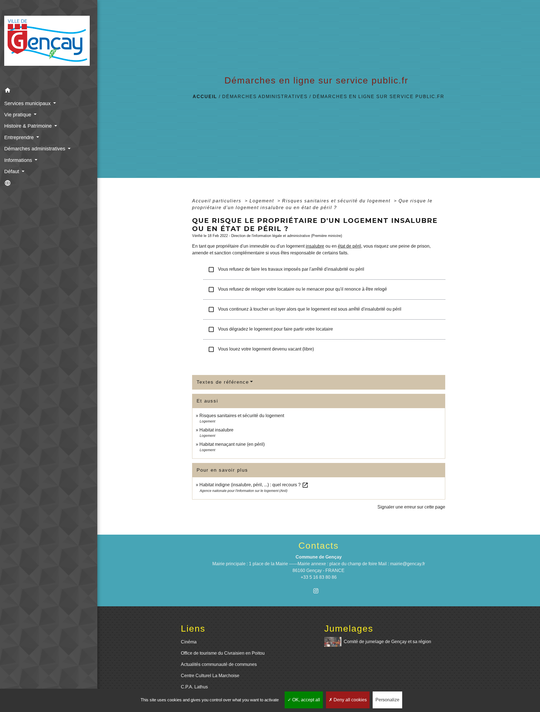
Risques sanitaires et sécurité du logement (337, 200)
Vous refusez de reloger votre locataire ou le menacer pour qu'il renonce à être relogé (297, 289)
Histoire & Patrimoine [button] (28, 126)
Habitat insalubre (216, 430)
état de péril (349, 246)
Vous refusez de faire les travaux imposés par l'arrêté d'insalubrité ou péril (286, 269)
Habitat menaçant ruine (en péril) (232, 444)
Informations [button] (18, 160)
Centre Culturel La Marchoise (210, 675)
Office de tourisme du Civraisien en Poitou (223, 653)
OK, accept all (305, 699)
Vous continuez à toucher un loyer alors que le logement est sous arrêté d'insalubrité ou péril (304, 309)
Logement (262, 200)
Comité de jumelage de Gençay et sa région (387, 641)
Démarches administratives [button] (35, 149)
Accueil (205, 96)
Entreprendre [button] (19, 137)
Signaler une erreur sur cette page (411, 507)
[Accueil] (48, 42)
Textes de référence (223, 382)
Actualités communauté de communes (219, 664)
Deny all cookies (349, 699)
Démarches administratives (265, 96)
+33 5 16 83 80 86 (319, 577)
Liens (193, 628)
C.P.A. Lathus (194, 686)
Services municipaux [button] (28, 103)
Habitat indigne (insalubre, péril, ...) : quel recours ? (254, 484)
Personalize (387, 699)
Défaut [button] (12, 171)
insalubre (315, 246)
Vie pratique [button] (18, 114)
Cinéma (189, 641)
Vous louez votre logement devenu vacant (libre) (261, 349)
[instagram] (318, 590)
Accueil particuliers (217, 200)
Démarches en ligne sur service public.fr (378, 96)
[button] (48, 91)
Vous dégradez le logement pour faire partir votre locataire (270, 329)
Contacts (318, 546)
